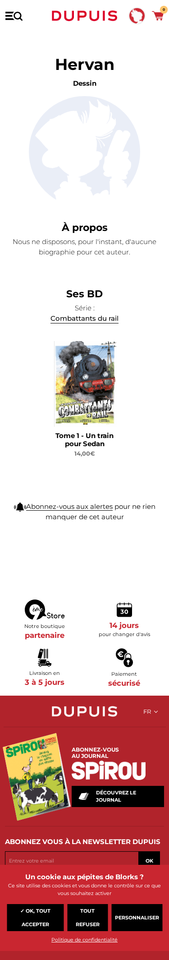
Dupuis (85, 15)
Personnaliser (137, 917)
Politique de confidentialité (84, 940)
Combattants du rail (84, 318)
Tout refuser (88, 918)
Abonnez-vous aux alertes (69, 506)
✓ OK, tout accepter (35, 918)
